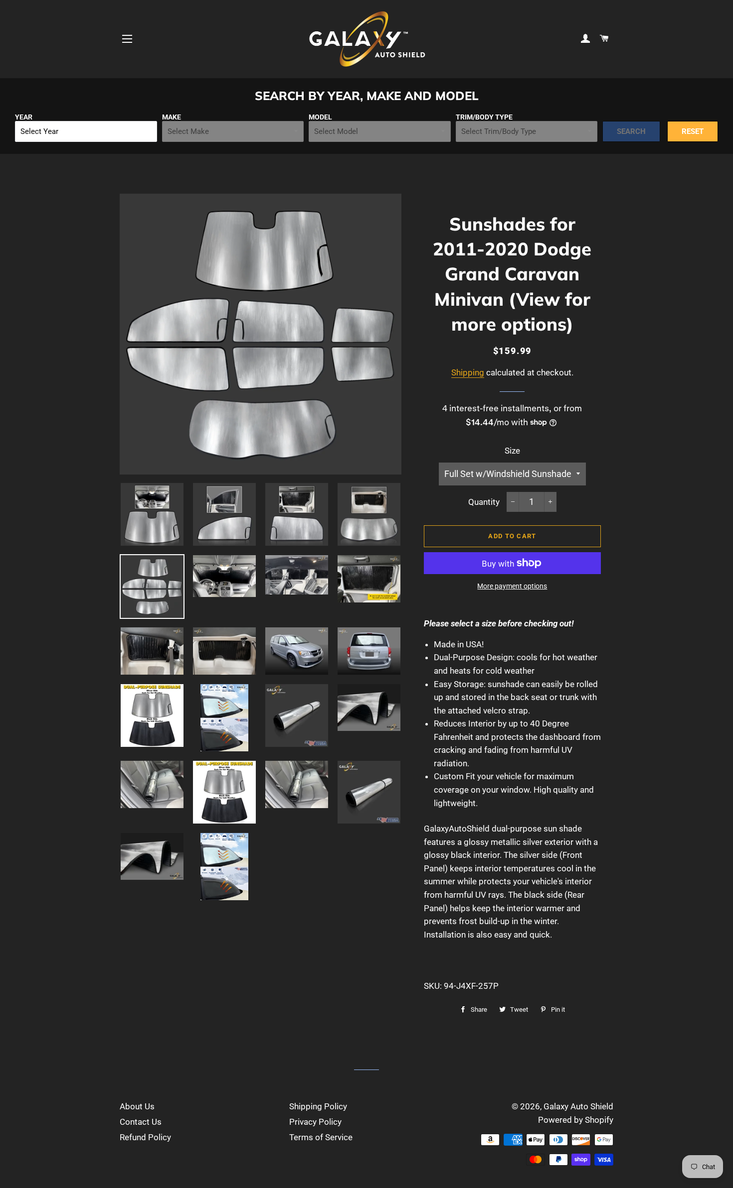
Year (23, 117)
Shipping (467, 372)
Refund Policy (145, 1137)
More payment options (512, 586)
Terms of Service (321, 1137)
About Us (137, 1106)
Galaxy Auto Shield (578, 1106)
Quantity (484, 502)
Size (512, 451)
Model (320, 117)
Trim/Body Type (484, 117)
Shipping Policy (318, 1106)
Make (171, 117)
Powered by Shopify (575, 1120)
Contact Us (141, 1122)
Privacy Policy (315, 1122)
